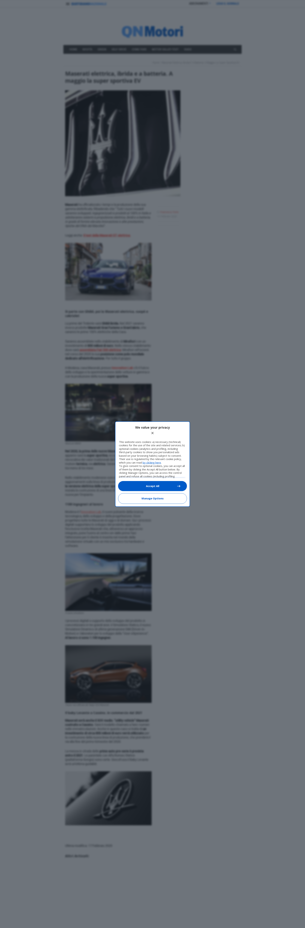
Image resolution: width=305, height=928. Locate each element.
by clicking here (152, 462)
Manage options (153, 498)
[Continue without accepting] (152, 433)
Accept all (152, 486)
